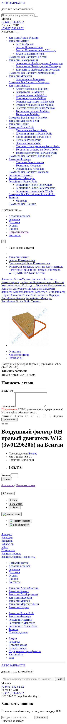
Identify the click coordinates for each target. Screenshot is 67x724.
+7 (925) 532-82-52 (12, 28)
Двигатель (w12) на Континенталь (29, 263)
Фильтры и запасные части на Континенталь (36, 266)
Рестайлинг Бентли (20, 175)
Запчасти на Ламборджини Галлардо (38, 66)
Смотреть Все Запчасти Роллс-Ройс (30, 155)
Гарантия (14, 219)
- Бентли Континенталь (35, 282)
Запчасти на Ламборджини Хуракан (38, 69)
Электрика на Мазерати (30, 79)
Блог (11, 657)
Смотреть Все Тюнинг (22, 203)
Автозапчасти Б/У (20, 215)
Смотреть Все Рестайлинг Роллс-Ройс (32, 194)
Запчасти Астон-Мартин (24, 37)
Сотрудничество (19, 231)
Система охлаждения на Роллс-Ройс (38, 146)
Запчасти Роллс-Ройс (21, 127)
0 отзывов (7, 485)
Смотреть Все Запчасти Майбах (28, 117)
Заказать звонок (11, 556)
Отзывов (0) (16, 357)
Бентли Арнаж (25, 43)
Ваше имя (7, 390)
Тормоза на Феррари (28, 165)
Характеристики (19, 354)
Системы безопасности (30, 162)
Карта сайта (16, 654)
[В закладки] (2, 423)
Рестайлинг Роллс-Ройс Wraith (34, 191)
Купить (6, 479)
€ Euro (13, 500)
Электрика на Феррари (30, 168)
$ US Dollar (16, 503)
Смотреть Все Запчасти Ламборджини (32, 72)
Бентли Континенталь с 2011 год (36, 50)
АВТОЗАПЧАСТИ (13, 2)
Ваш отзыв (8, 406)
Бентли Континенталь (29, 47)
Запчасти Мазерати (20, 75)
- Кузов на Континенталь (49, 285)
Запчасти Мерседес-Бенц (24, 120)
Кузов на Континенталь (30, 53)
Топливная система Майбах (32, 111)
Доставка (14, 222)
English (25, 524)
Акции (13, 638)
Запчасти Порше (19, 123)
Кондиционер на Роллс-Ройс (33, 136)
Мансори (21, 200)
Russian (25, 521)
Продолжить (9, 419)
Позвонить (28, 556)
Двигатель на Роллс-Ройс (31, 130)
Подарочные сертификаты (25, 651)
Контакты (15, 235)
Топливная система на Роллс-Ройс (37, 149)
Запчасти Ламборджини (23, 59)
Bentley (32, 453)
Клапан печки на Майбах (31, 95)
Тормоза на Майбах (27, 114)
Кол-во (5, 475)
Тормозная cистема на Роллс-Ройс (36, 152)
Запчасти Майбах (19, 85)
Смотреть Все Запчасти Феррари (29, 171)
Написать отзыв (25, 485)
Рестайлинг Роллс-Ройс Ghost (34, 184)
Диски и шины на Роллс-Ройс (34, 133)
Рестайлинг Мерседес (22, 178)
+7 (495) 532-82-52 (12, 21)
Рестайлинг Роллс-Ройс (23, 181)
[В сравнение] (6, 423)
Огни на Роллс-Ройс (28, 143)
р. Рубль (14, 507)
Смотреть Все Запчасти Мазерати (29, 82)
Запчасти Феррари (20, 159)
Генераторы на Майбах (30, 91)
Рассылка (14, 641)
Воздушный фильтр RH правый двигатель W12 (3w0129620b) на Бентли (34, 271)
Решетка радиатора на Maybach (35, 101)
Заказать (41, 717)
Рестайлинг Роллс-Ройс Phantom (35, 187)
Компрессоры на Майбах (31, 98)
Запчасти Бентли (19, 40)
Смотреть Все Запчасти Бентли (28, 56)
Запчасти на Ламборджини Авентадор (39, 63)
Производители (18, 632)
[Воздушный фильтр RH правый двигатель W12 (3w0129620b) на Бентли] (29, 345)
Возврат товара (18, 648)
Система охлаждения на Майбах (35, 107)
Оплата (13, 225)
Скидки (13, 228)
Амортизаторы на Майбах (32, 88)
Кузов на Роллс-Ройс (28, 139)
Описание (15, 351)
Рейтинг (6, 416)
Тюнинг (13, 197)
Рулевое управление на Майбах (35, 104)
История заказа (18, 644)
